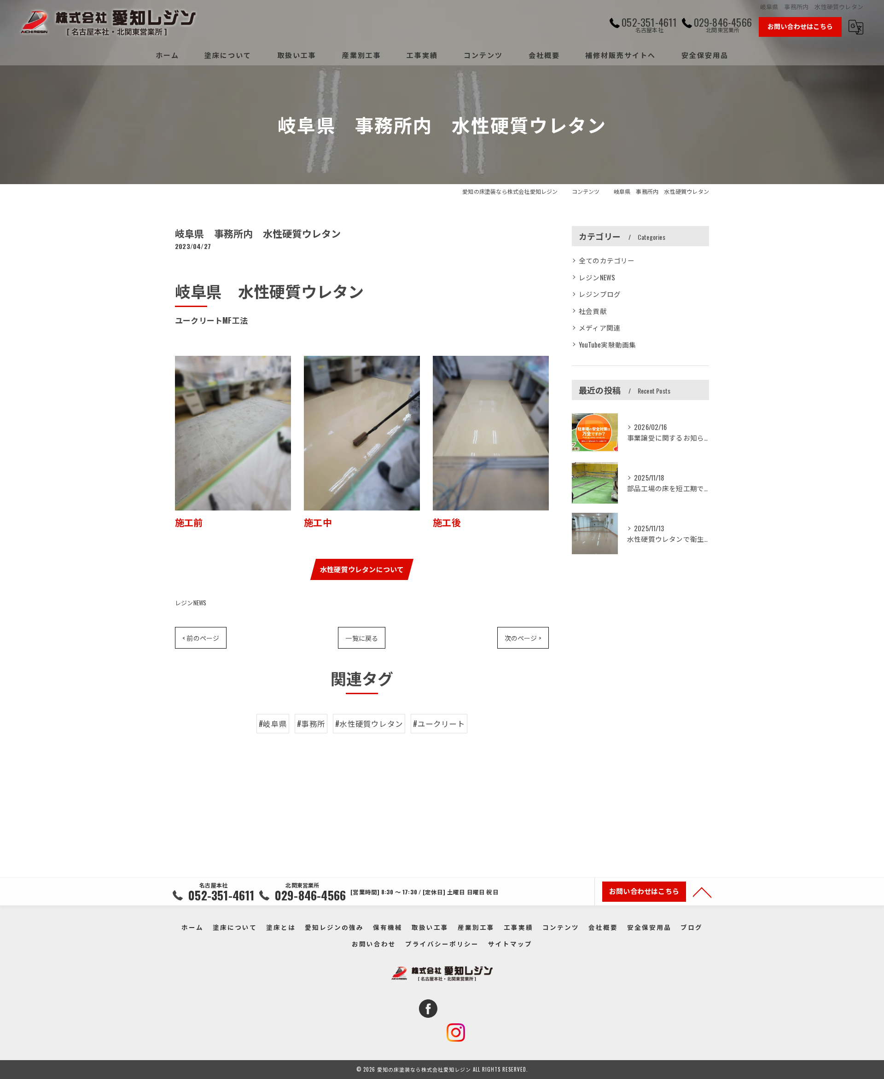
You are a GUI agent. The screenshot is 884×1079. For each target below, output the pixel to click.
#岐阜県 (273, 723)
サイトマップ (510, 943)
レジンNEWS (190, 602)
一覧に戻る (361, 638)
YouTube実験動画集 (607, 344)
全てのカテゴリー (607, 260)
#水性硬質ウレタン (369, 723)
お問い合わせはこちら (800, 26)
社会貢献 (593, 311)
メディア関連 (599, 327)
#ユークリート (439, 723)
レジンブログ (600, 294)
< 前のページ (200, 638)
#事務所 (311, 723)
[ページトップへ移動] (702, 891)
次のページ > (523, 638)
